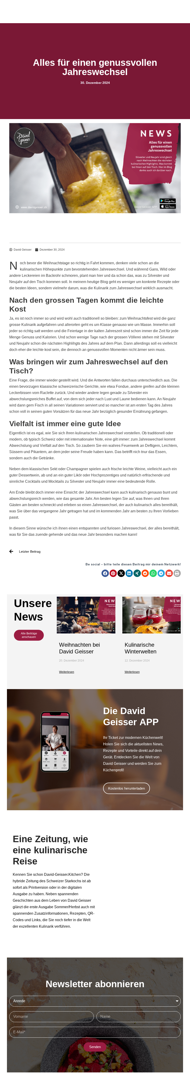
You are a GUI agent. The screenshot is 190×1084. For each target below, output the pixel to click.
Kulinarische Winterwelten (140, 648)
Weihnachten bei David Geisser (79, 648)
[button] (105, 573)
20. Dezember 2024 (71, 660)
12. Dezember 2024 (137, 660)
